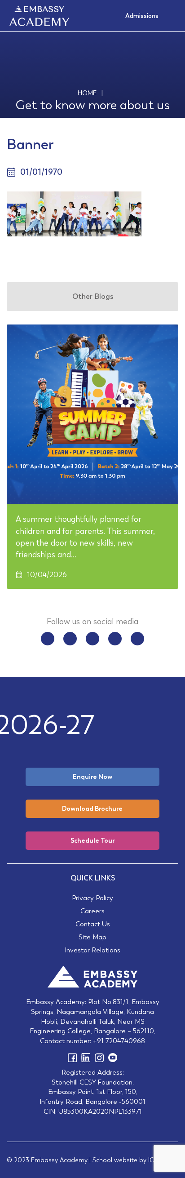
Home (87, 93)
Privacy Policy (92, 898)
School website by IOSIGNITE (135, 1160)
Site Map (92, 937)
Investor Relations (92, 950)
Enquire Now (92, 777)
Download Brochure (92, 809)
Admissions (142, 16)
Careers (92, 911)
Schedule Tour (92, 840)
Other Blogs (92, 296)
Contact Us (92, 924)
